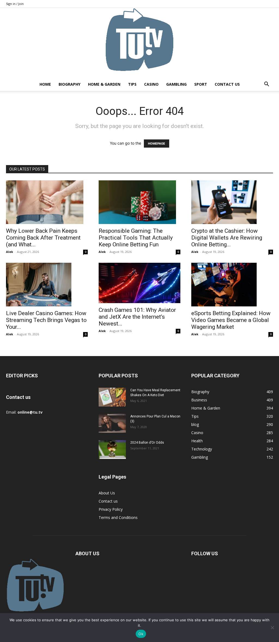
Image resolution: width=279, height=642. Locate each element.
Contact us (227, 84)
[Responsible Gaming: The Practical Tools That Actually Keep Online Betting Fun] (139, 202)
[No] (272, 627)
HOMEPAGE (156, 143)
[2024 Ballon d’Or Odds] (112, 449)
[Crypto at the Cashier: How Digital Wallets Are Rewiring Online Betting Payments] (232, 202)
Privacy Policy (111, 509)
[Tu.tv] (139, 43)
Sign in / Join (15, 4)
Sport (200, 84)
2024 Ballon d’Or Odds (147, 442)
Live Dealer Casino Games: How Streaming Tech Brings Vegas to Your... (46, 320)
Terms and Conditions (118, 517)
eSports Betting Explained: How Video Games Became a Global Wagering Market (231, 320)
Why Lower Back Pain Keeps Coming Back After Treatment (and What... (43, 238)
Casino (151, 84)
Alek (9, 252)
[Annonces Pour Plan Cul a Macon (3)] (112, 423)
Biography (69, 84)
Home (45, 84)
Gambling (176, 84)
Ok (140, 634)
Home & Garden (104, 84)
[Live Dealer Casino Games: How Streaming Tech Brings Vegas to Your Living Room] (47, 284)
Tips (132, 84)
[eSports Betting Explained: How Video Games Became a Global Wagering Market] (232, 284)
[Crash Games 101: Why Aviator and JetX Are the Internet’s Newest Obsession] (139, 283)
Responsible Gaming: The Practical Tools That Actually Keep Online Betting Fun (136, 238)
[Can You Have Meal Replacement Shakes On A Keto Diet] (112, 397)
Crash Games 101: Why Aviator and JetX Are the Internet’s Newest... (137, 317)
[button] (266, 84)
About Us (107, 492)
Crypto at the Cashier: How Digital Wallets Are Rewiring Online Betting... (226, 238)
